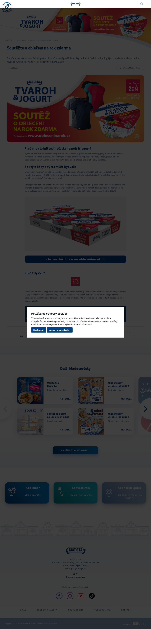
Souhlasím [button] (38, 330)
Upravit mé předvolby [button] (59, 330)
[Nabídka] (7, 6)
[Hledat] (141, 3)
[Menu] (147, 4)
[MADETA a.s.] (75, 4)
